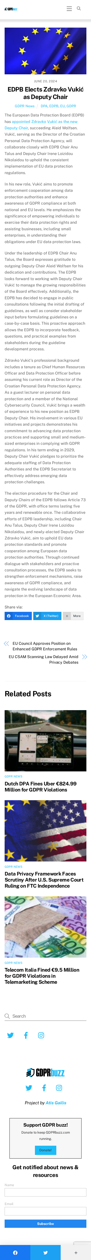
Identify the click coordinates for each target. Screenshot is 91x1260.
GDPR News (24, 106)
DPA (44, 106)
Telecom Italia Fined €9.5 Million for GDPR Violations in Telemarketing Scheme (42, 976)
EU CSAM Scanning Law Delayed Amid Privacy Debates (43, 659)
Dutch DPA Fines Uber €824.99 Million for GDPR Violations (41, 787)
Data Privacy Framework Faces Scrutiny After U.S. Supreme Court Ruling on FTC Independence (44, 880)
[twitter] (29, 1088)
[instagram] (60, 1088)
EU (62, 106)
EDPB (53, 106)
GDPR (71, 106)
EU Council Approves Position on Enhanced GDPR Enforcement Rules (45, 646)
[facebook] (45, 1088)
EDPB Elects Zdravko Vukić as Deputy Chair (46, 93)
